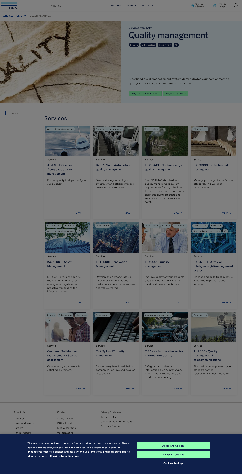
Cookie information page (65, 456)
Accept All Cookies (173, 445)
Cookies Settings (173, 463)
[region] (121, 454)
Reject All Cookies (173, 454)
